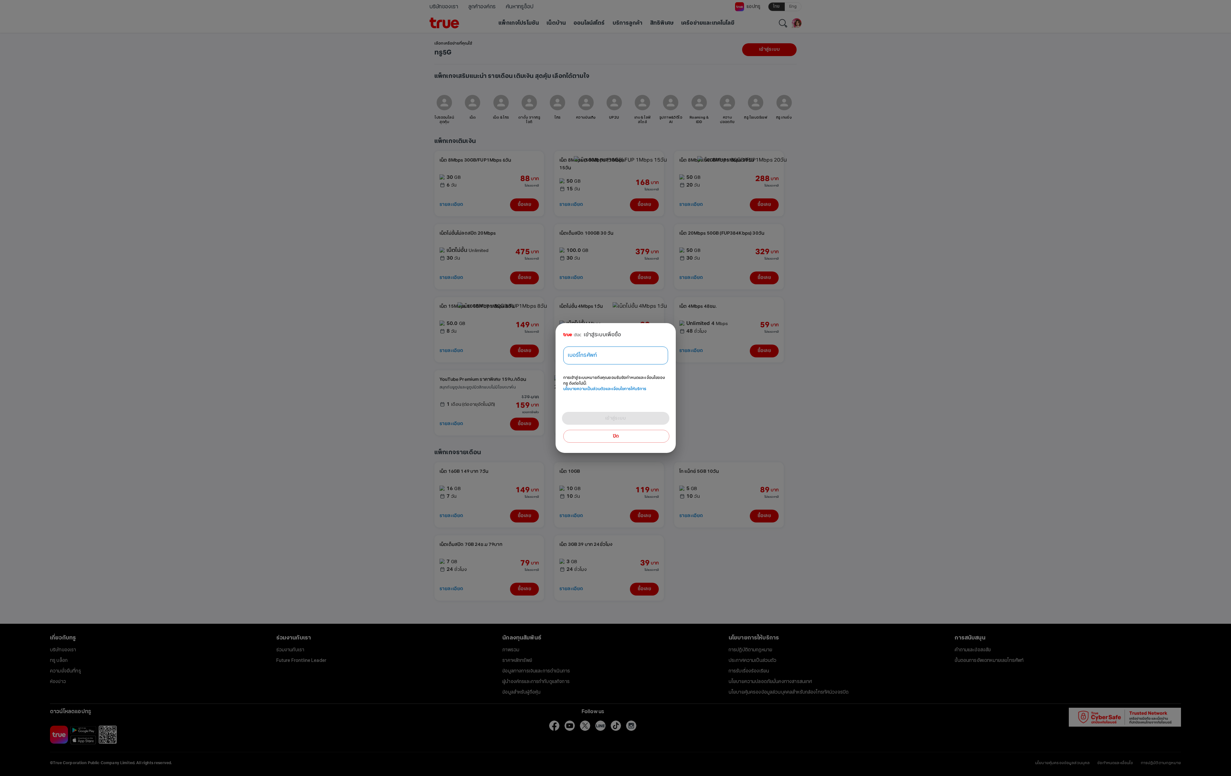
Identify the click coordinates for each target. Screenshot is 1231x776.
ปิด (616, 436)
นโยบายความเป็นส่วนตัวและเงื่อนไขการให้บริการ (604, 389)
